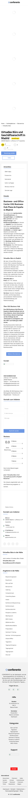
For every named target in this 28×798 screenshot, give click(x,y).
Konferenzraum (9, 606)
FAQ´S (14, 705)
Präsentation (9, 629)
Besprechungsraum (10, 577)
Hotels (7, 599)
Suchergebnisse (10, 123)
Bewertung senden (9, 153)
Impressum (6, 789)
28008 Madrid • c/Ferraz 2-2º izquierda (13, 141)
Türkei (4, 784)
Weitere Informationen (14, 354)
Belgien (19, 784)
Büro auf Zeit (9, 583)
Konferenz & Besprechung (12, 603)
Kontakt (14, 769)
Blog (21, 791)
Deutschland (6, 778)
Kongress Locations (10, 612)
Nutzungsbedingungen (12, 791)
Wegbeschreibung (9, 507)
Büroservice (20, 123)
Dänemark (12, 782)
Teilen (9, 158)
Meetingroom (9, 616)
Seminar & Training (10, 632)
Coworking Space (10, 596)
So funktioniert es (14, 703)
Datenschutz (20, 789)
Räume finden (14, 707)
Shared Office (9, 638)
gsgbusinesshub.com (10, 537)
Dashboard (14, 717)
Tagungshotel (9, 648)
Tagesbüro (8, 642)
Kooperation (14, 713)
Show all (7, 655)
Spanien (5, 780)
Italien (21, 778)
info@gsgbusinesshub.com (12, 532)
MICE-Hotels (9, 619)
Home (2, 123)
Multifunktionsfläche (11, 625)
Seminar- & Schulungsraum (13, 635)
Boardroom (8, 580)
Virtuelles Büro (7, 126)
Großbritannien (20, 780)
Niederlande (12, 784)
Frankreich (20, 782)
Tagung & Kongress (10, 645)
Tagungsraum (9, 651)
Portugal (5, 782)
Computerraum (9, 593)
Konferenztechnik (10, 609)
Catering (7, 590)
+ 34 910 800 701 (9, 527)
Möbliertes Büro (10, 622)
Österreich (14, 778)
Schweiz (12, 780)
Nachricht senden (14, 431)
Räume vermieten (14, 715)
